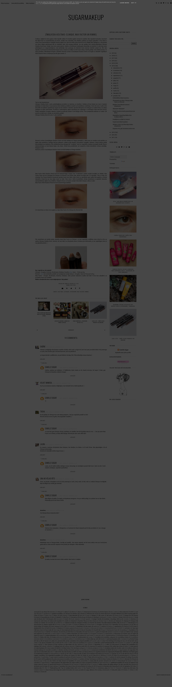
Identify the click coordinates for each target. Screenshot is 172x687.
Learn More (124, 2)
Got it (133, 2)
